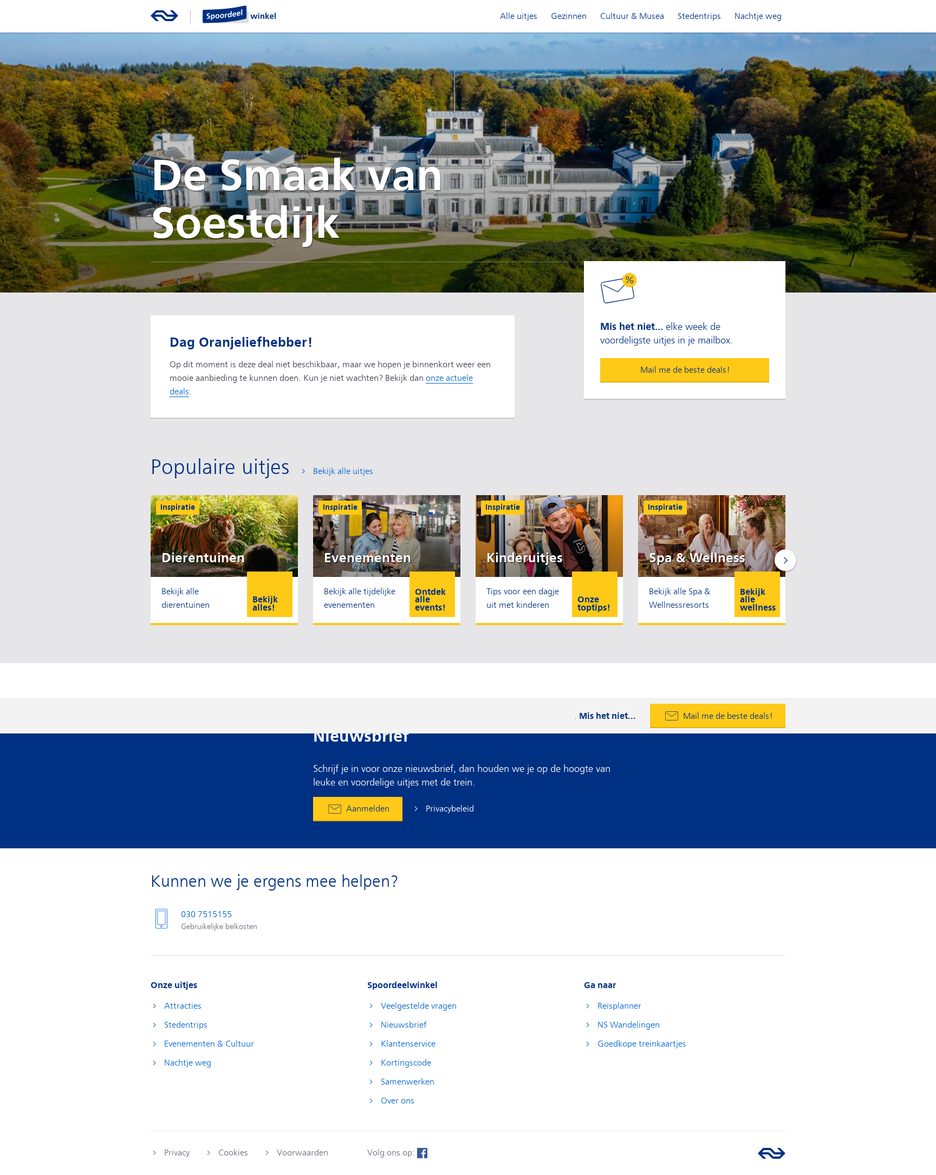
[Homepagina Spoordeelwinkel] (239, 14)
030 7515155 (206, 914)
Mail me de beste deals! (685, 370)
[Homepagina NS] (164, 14)
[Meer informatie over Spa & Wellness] (711, 559)
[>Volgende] (785, 560)
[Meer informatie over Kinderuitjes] (549, 559)
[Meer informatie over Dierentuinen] (224, 559)
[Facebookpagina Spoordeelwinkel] (422, 1153)
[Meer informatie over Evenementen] (386, 559)
